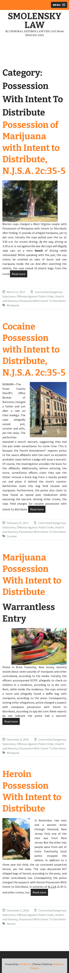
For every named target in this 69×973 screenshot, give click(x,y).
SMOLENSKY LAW (34, 20)
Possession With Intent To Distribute (42, 301)
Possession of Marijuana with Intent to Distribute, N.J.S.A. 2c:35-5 (34, 148)
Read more (18, 274)
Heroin (11, 923)
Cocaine (12, 536)
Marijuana (13, 305)
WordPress (25, 964)
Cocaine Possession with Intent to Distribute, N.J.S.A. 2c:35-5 (34, 349)
